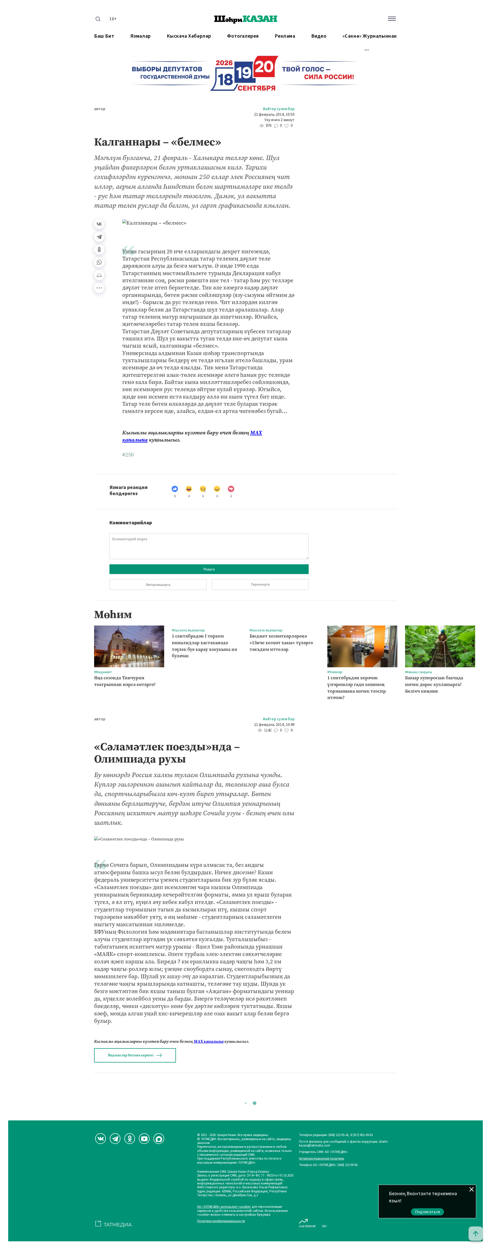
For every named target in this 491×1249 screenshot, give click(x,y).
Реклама (285, 36)
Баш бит (104, 36)
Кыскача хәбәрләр (189, 36)
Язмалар (140, 36)
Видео (318, 36)
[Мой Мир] (99, 275)
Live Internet (307, 1226)
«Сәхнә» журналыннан (369, 36)
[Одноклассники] (99, 249)
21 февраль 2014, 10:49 (274, 724)
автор (99, 109)
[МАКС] (158, 1138)
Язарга (209, 569)
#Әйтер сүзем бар (279, 109)
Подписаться (427, 1212)
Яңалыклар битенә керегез (130, 1055)
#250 (128, 454)
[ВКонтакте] (99, 224)
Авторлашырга (158, 584)
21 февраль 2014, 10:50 (274, 114)
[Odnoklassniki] (129, 1138)
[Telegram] (99, 237)
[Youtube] (144, 1138)
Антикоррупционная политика (321, 1159)
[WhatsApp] (99, 262)
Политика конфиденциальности (221, 1221)
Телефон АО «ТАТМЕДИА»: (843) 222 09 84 (328, 1165)
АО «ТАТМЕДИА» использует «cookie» (224, 1207)
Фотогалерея (243, 36)
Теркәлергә (260, 584)
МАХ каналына (209, 1041)
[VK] (100, 1138)
